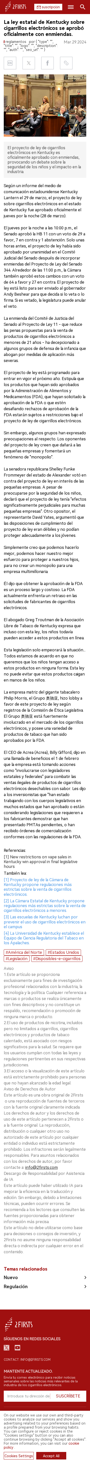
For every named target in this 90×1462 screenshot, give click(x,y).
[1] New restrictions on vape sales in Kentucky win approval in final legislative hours (41, 862)
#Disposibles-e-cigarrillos (56, 958)
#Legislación (17, 958)
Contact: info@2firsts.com (27, 1360)
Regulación (16, 1286)
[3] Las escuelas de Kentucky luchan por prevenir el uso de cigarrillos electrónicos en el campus (45, 922)
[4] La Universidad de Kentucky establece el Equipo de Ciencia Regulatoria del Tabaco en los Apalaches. (44, 938)
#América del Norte (24, 952)
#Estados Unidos (63, 952)
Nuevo (11, 1277)
